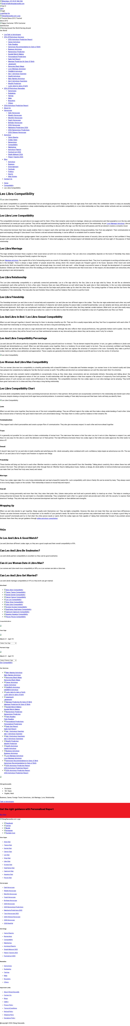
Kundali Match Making (16, 54)
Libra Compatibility (16, 605)
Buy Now (3, 815)
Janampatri (12, 64)
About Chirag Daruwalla (11, 992)
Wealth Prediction (14, 84)
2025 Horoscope (9, 904)
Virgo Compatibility (16, 602)
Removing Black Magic (16, 66)
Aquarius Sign (8, 874)
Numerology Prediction (16, 52)
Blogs (6, 998)
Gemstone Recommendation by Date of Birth (24, 47)
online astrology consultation (47, 518)
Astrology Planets (14, 150)
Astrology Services (14, 37)
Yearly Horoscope (14, 120)
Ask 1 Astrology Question (17, 74)
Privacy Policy (8, 1005)
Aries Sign (7, 842)
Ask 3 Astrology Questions (17, 81)
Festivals (11, 169)
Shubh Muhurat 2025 (11, 949)
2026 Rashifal (8, 923)
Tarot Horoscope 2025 (11, 913)
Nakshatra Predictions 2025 (13, 910)
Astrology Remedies (14, 88)
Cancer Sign (8, 851)
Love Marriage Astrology (17, 69)
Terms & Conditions (10, 1008)
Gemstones (12, 91)
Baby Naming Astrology (16, 79)
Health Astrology (14, 76)
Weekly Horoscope (15, 115)
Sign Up (7, 13)
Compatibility (13, 145)
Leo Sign (7, 855)
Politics (11, 172)
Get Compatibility (6, 663)
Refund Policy (8, 1011)
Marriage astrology (11, 260)
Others (10, 103)
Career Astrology (14, 42)
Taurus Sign (8, 845)
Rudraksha (11, 93)
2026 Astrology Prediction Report (20, 39)
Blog (5, 159)
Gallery (6, 1002)
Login (2, 13)
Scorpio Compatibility (19, 607)
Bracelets (11, 101)
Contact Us (8, 179)
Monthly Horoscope (15, 118)
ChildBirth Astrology (15, 71)
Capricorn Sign (9, 871)
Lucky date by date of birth (18, 86)
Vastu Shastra (13, 137)
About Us (7, 108)
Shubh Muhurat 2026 (15, 154)
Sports (10, 174)
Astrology (7, 135)
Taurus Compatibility (17, 592)
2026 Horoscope (14, 125)
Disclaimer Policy (9, 1018)
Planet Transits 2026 (15, 157)
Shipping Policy (9, 1015)
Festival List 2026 (14, 152)
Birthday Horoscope (15, 123)
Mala (10, 98)
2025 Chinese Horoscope (12, 917)
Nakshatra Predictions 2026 (18, 128)
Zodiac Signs (12, 140)
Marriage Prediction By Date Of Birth (21, 61)
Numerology (12, 142)
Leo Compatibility (14, 600)
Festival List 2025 (9, 956)
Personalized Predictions (17, 57)
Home (6, 183)
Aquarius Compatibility (20, 614)
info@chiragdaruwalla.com (15, 4)
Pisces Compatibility (18, 617)
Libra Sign (7, 861)
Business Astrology (15, 49)
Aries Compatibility (16, 590)
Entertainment (13, 167)
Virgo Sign (7, 858)
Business (11, 164)
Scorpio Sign (8, 864)
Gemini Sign (8, 848)
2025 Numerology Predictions (13, 907)
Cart (1, 8)
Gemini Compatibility (17, 595)
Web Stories (12, 176)
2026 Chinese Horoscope (17, 132)
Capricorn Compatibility (20, 612)
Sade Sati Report (14, 59)
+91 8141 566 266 (16, 1)
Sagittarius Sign (9, 868)
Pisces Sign (8, 877)
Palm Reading (13, 44)
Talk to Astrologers (12, 35)
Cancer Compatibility (18, 597)
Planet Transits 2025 (11, 953)
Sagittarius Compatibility (22, 609)
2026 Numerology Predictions (18, 130)
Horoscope (8, 110)
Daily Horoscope (14, 113)
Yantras (10, 96)
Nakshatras (12, 147)
